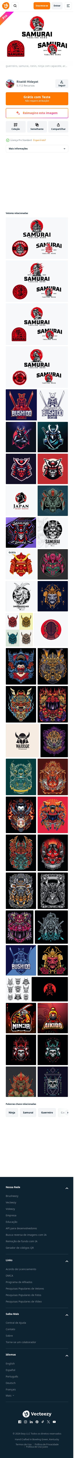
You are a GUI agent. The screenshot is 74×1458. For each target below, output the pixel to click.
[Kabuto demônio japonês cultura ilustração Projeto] (50, 1045)
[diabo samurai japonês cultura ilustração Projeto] (21, 935)
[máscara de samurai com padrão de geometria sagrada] (21, 785)
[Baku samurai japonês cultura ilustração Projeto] (21, 1197)
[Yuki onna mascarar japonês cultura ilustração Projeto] (21, 859)
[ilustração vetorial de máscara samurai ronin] (21, 1412)
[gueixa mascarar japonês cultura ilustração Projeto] (21, 1121)
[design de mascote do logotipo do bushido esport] (36, 403)
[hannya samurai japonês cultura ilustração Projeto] (21, 1311)
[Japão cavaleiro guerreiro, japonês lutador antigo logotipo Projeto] (21, 562)
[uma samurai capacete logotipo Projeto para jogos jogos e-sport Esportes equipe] (21, 499)
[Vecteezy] (5, 5)
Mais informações (18, 146)
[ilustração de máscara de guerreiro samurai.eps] (21, 753)
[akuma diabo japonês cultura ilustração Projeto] (21, 1235)
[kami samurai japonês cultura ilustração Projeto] (21, 897)
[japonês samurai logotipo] (24, 1441)
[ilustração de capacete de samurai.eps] (21, 658)
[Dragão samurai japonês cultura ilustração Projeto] (21, 972)
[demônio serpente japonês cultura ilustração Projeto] (51, 1309)
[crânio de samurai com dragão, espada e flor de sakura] (22, 1347)
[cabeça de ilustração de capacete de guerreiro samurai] (21, 594)
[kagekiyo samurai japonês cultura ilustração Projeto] (21, 1273)
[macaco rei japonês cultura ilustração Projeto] (19, 1043)
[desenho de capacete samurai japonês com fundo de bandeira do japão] (22, 822)
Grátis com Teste (37, 98)
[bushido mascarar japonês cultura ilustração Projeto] (21, 1159)
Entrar (57, 5)
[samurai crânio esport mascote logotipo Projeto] (21, 626)
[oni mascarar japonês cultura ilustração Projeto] (21, 1083)
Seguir (61, 85)
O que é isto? (39, 140)
